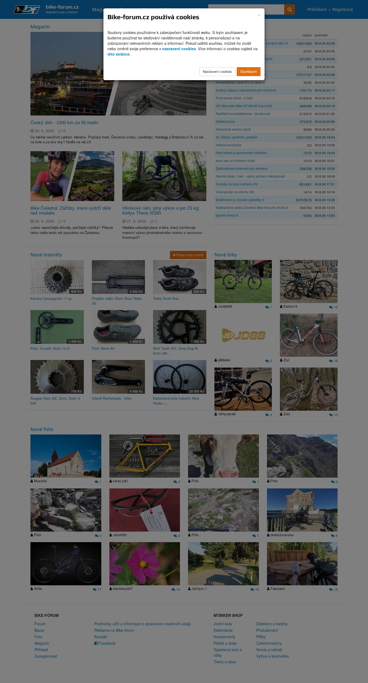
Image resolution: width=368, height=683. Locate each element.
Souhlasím (248, 71)
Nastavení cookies (217, 71)
